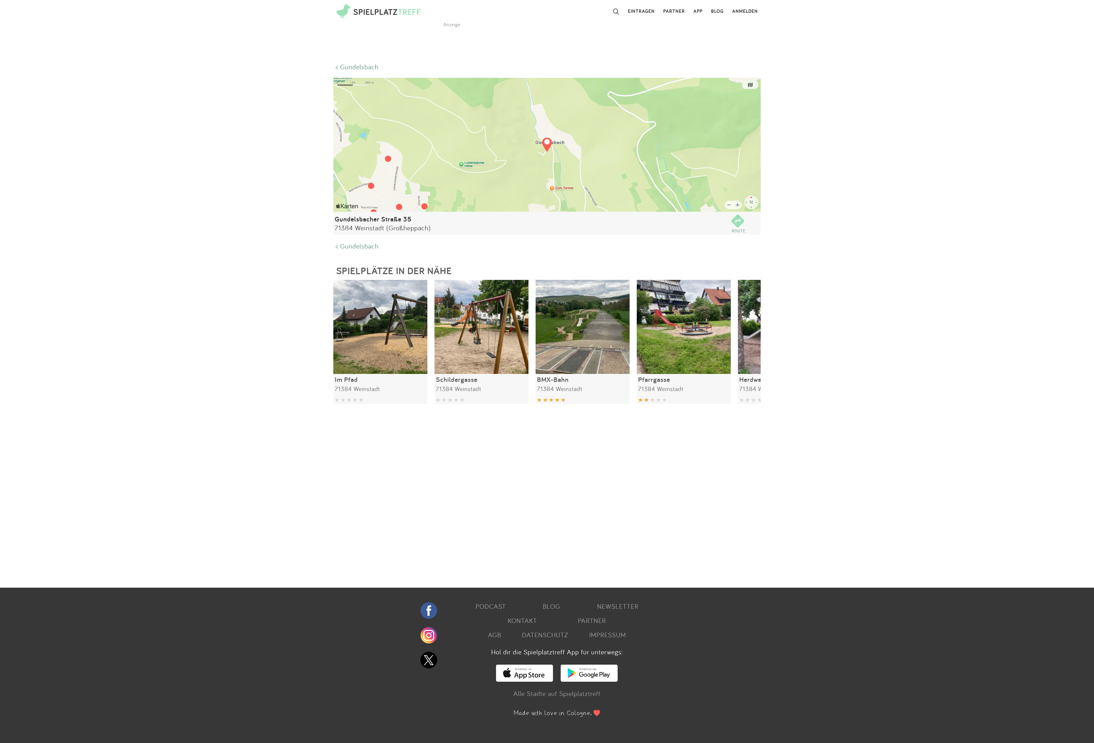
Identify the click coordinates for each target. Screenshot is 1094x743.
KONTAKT (522, 620)
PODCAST (490, 606)
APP (698, 11)
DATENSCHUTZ (545, 634)
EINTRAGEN (641, 11)
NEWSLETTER (617, 606)
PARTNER (674, 11)
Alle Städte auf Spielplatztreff (557, 693)
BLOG (717, 11)
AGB (494, 634)
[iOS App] (524, 679)
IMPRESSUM (607, 634)
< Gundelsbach (357, 66)
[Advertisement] (504, 493)
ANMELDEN (745, 11)
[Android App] (589, 679)
